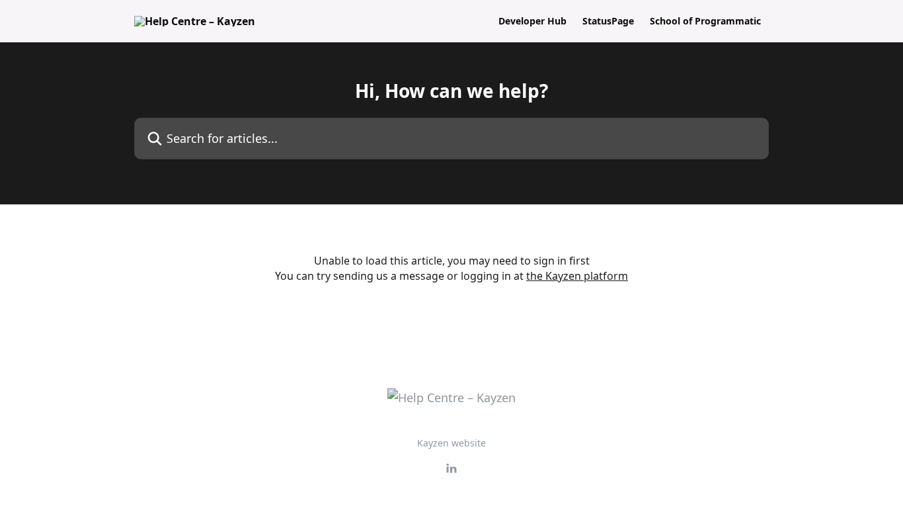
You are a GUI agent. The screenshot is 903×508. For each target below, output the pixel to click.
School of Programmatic (705, 21)
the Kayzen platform (577, 276)
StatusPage (608, 21)
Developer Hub (532, 21)
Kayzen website (451, 443)
